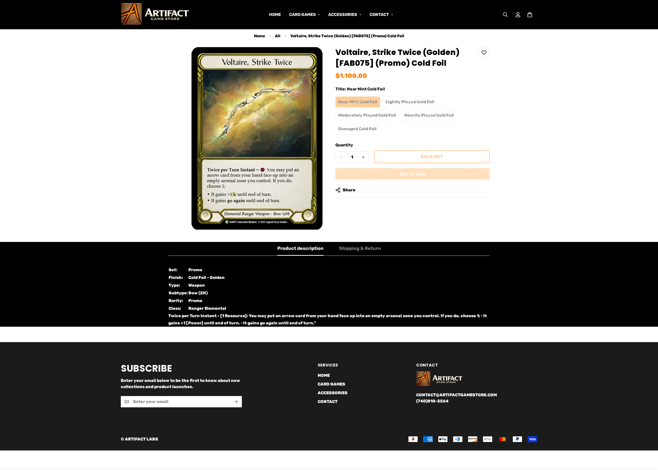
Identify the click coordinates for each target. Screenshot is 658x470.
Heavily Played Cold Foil (429, 117)
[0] (530, 15)
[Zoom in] (318, 58)
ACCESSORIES (342, 14)
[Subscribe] (236, 401)
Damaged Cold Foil (358, 130)
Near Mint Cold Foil (359, 103)
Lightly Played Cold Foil (410, 103)
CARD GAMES (302, 14)
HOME (275, 14)
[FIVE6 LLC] (155, 14)
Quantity (344, 145)
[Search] (505, 14)
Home (259, 36)
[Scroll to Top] (648, 442)
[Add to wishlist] (484, 53)
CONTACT (379, 14)
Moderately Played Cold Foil (367, 117)
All (277, 36)
